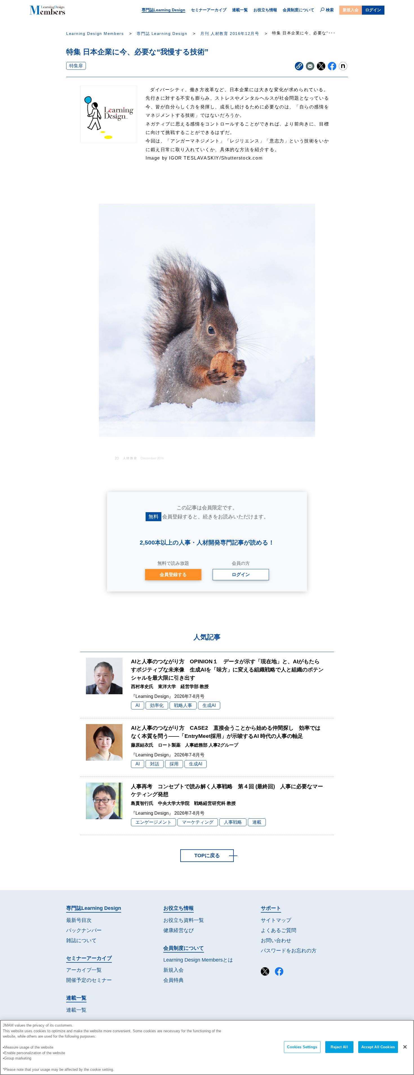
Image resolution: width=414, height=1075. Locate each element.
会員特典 (173, 980)
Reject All (339, 1047)
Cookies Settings (302, 1047)
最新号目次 (79, 920)
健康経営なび (178, 930)
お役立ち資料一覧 (183, 920)
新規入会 (351, 10)
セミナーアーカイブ (208, 10)
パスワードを (289, 950)
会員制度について (298, 10)
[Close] (405, 1047)
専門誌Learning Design (163, 10)
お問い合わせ (276, 940)
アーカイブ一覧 (84, 970)
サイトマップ (276, 920)
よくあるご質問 (278, 930)
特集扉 (76, 65)
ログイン (373, 10)
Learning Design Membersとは (198, 960)
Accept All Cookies (378, 1047)
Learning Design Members (95, 34)
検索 (330, 10)
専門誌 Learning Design (162, 34)
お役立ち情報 (265, 10)
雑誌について (81, 940)
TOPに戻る (207, 855)
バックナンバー (84, 930)
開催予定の (89, 980)
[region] (207, 1047)
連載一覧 (240, 10)
